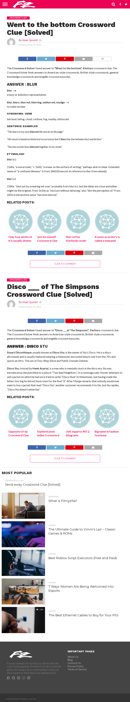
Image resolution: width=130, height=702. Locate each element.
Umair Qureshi (30, 40)
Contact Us (74, 663)
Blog (70, 659)
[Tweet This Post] (46, 58)
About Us (73, 656)
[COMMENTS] (102, 58)
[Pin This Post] (65, 58)
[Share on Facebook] (27, 58)
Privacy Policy (75, 666)
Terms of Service (77, 669)
